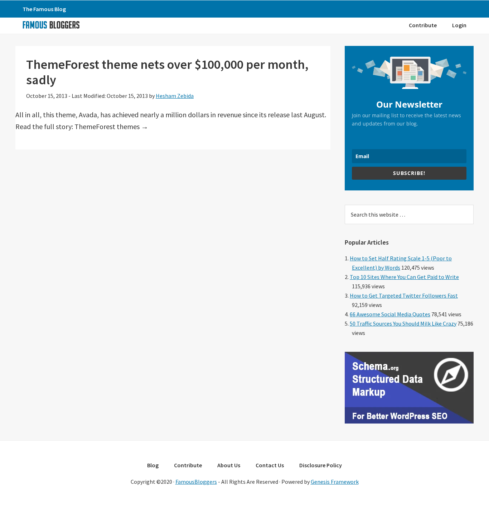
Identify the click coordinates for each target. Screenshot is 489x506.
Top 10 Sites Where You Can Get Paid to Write (404, 276)
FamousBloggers (196, 481)
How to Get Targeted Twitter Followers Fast (404, 295)
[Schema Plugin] (409, 421)
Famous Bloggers (51, 24)
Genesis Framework (335, 481)
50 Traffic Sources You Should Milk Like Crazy (403, 323)
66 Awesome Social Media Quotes (390, 314)
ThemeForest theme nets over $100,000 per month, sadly (167, 72)
